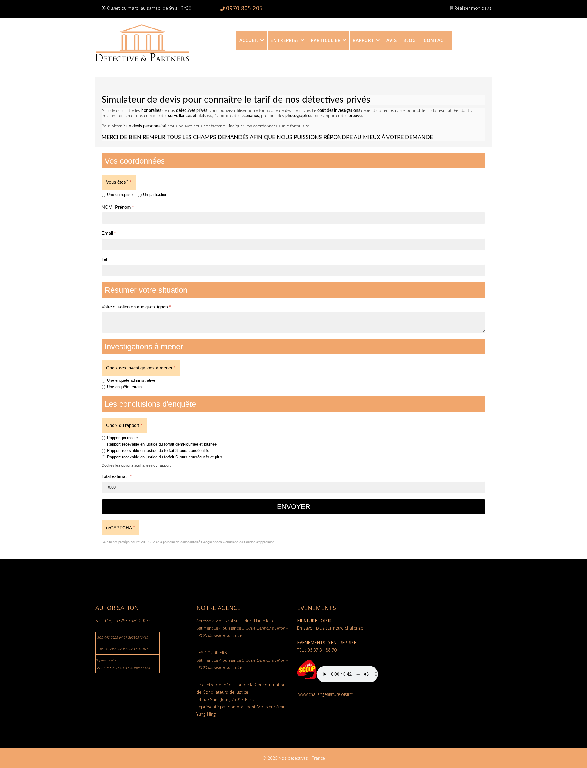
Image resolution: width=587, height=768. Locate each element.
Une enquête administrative (131, 380)
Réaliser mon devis (473, 8)
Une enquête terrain (124, 386)
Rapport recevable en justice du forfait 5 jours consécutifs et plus (164, 457)
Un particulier (154, 194)
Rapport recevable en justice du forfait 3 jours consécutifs (158, 450)
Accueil (249, 40)
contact (435, 40)
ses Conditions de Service (235, 542)
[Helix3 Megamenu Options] (486, 22)
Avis (391, 40)
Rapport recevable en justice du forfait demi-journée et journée (162, 444)
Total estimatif (117, 476)
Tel (104, 259)
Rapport (364, 40)
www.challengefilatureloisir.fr (325, 694)
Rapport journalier (122, 437)
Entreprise (285, 40)
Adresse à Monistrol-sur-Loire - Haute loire (235, 620)
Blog (409, 40)
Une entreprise (120, 194)
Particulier (326, 40)
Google (206, 542)
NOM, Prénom (118, 207)
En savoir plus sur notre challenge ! (331, 628)
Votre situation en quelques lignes (136, 306)
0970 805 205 (244, 8)
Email (109, 233)
